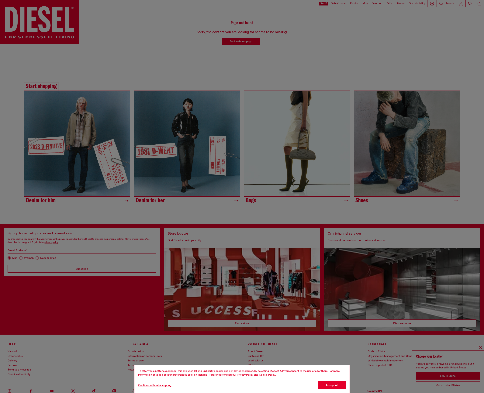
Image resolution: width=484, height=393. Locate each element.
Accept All (332, 385)
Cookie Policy (267, 374)
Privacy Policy (245, 374)
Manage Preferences (210, 374)
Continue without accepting (154, 385)
